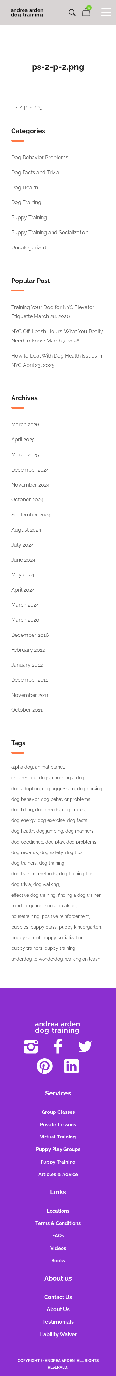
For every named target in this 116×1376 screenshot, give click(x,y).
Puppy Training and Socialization (49, 232)
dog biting (22, 809)
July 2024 (22, 545)
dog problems (81, 841)
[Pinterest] (44, 1066)
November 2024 (30, 485)
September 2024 (31, 515)
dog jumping (49, 831)
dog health (22, 831)
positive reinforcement (65, 916)
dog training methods (34, 873)
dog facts (77, 820)
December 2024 (30, 470)
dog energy (23, 820)
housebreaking (60, 905)
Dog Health (24, 188)
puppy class (44, 927)
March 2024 (25, 605)
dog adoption (25, 788)
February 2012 (28, 650)
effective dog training (33, 895)
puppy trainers (26, 948)
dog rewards (24, 852)
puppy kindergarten (80, 927)
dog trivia (21, 884)
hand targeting (27, 905)
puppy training (59, 948)
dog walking (46, 884)
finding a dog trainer (79, 895)
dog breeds (47, 809)
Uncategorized (28, 248)
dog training (51, 863)
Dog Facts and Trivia (35, 172)
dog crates (73, 809)
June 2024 (23, 560)
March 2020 (25, 620)
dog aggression (58, 788)
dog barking (89, 788)
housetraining (25, 916)
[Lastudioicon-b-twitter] (85, 1047)
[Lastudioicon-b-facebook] (58, 1047)
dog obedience (27, 841)
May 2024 (22, 575)
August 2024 (26, 530)
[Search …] (72, 12)
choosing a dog (68, 777)
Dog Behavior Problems (39, 157)
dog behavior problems (65, 799)
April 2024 (23, 590)
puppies (19, 927)
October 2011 (27, 710)
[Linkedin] (71, 1066)
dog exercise (51, 820)
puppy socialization (63, 937)
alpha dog (22, 767)
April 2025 (23, 440)
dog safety (51, 852)
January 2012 (27, 665)
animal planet (49, 767)
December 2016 (30, 635)
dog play (54, 841)
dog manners (79, 831)
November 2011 (30, 695)
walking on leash (82, 959)
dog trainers (24, 863)
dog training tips (76, 873)
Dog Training (26, 202)
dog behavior (25, 799)
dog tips (73, 852)
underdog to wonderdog (37, 959)
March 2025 (25, 455)
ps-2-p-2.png (27, 107)
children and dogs (30, 777)
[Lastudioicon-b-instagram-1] (31, 1047)
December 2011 (29, 680)
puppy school (25, 937)
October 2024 (27, 500)
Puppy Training (29, 217)
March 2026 (25, 424)
